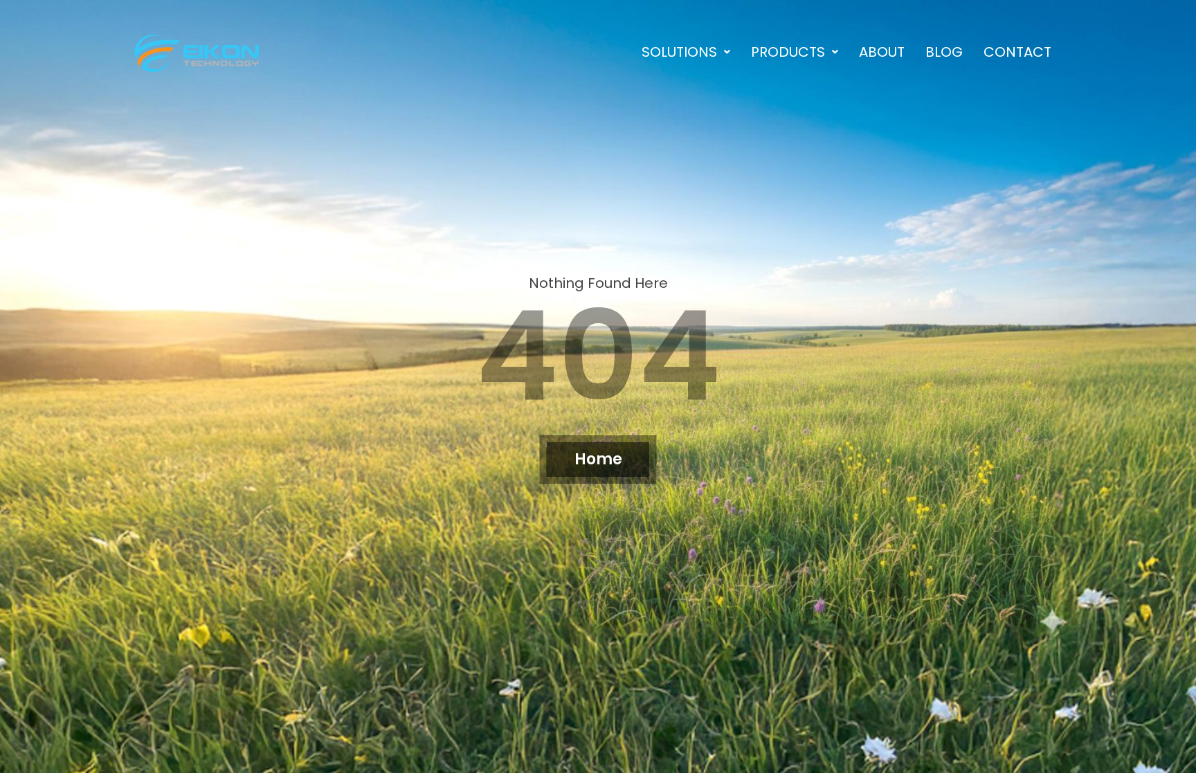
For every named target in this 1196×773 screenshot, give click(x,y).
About (882, 52)
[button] (686, 52)
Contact (1017, 52)
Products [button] (788, 52)
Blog (944, 52)
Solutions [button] (679, 52)
